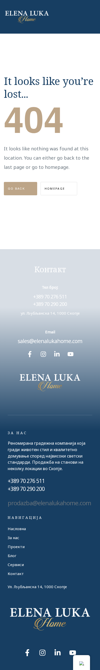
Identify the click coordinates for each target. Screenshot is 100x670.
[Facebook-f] (30, 354)
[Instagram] (43, 354)
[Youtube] (70, 354)
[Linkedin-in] (57, 354)
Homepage (55, 188)
